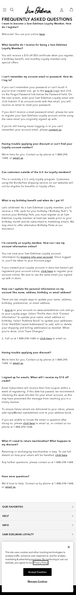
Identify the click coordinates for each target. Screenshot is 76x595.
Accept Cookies (37, 572)
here (42, 34)
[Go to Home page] (38, 10)
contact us (55, 129)
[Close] (69, 547)
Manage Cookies (37, 581)
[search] (12, 11)
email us (18, 158)
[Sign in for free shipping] (62, 10)
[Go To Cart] (71, 9)
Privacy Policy (41, 562)
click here (47, 271)
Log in (9, 310)
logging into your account (37, 257)
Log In (49, 90)
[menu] (5, 11)
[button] (38, 506)
